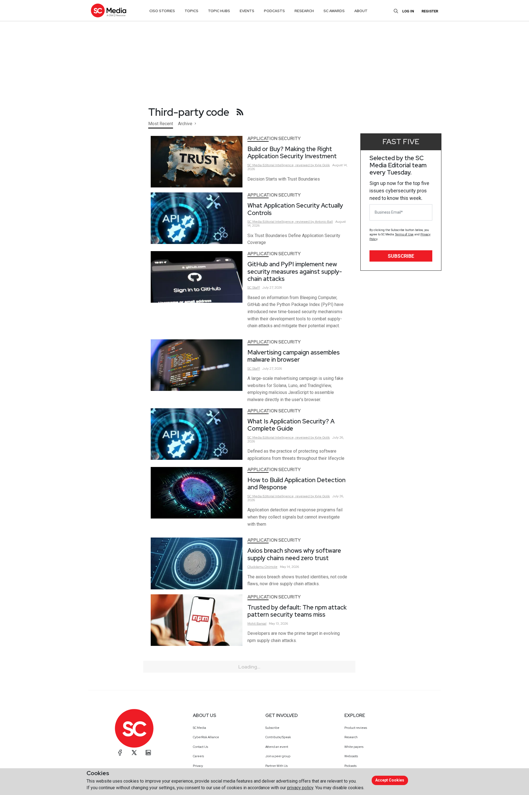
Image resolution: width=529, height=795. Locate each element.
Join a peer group (277, 756)
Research (351, 737)
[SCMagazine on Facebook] (120, 752)
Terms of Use (404, 234)
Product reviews (355, 728)
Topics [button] (191, 11)
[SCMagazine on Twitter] (134, 752)
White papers (353, 747)
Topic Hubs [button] (219, 11)
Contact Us (200, 747)
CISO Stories (162, 11)
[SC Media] (108, 10)
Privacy (198, 766)
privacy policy (300, 787)
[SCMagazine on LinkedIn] (148, 752)
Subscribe (401, 256)
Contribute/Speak (278, 737)
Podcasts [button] (274, 11)
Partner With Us (276, 766)
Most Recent (160, 123)
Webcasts (351, 756)
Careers (198, 756)
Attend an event (276, 747)
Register (430, 11)
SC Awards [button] (334, 11)
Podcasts (350, 766)
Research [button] (304, 11)
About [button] (361, 11)
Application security (274, 138)
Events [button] (247, 11)
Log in (408, 11)
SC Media (199, 728)
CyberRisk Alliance (206, 737)
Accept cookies (389, 780)
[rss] (240, 112)
